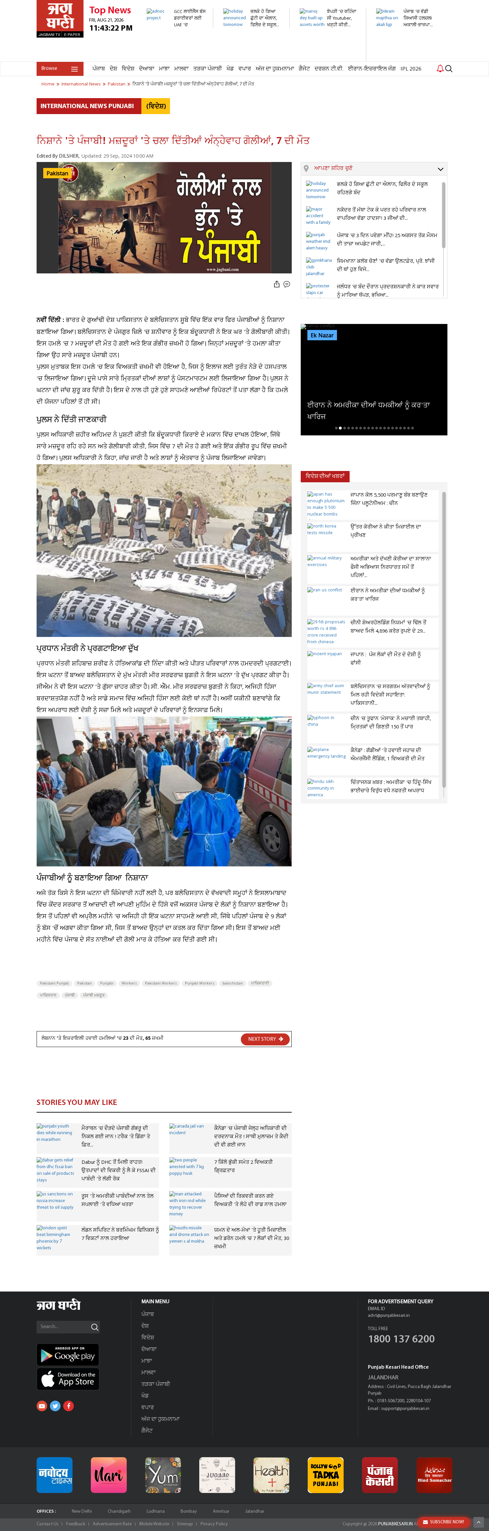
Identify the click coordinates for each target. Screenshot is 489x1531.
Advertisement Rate (112, 1524)
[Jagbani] (68, 1308)
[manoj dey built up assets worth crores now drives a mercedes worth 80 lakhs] (329, 58)
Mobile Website (154, 1524)
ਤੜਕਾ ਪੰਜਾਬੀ (207, 69)
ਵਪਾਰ (245, 69)
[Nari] (109, 1475)
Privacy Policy (214, 1524)
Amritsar (221, 1511)
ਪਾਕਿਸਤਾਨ (48, 995)
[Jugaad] (217, 1475)
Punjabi (106, 983)
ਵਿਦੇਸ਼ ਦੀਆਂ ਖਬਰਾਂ (325, 476)
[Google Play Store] (84, 1354)
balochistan (233, 983)
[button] (380, 169)
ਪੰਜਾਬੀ (70, 995)
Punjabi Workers (199, 983)
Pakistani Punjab (54, 983)
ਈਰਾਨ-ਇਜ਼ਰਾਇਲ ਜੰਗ (372, 69)
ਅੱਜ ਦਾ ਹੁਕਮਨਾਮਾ (275, 69)
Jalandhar (254, 1511)
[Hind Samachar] (434, 1475)
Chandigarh (119, 1511)
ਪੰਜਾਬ (98, 69)
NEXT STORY (262, 1039)
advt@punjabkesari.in (389, 1315)
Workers (129, 983)
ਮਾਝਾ (164, 69)
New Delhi (82, 1511)
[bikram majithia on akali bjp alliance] (405, 31)
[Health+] (271, 1475)
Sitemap (185, 1524)
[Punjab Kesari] (380, 1475)
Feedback (75, 1524)
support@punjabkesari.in (405, 1408)
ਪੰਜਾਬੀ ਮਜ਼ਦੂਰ (93, 995)
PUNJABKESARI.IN (395, 1524)
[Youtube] (42, 1406)
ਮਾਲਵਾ (181, 69)
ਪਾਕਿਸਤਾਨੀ (260, 983)
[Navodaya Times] (55, 1475)
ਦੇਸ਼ (113, 69)
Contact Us (48, 1524)
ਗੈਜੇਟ (304, 69)
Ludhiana (156, 1511)
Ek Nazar (322, 336)
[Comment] (287, 284)
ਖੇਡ (230, 69)
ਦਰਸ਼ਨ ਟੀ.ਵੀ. (329, 69)
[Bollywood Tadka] (326, 1475)
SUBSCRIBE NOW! (447, 1522)
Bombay (189, 1511)
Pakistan (84, 983)
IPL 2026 (411, 69)
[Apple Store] (84, 1379)
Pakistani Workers (161, 983)
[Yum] (163, 1475)
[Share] (277, 284)
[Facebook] (68, 1406)
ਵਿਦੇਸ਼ (128, 69)
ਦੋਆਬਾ (146, 69)
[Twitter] (55, 1406)
